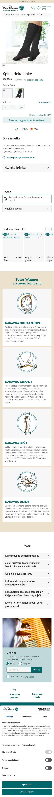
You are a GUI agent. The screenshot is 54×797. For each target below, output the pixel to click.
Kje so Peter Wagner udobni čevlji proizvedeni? (24, 604)
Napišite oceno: (13, 208)
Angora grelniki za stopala (29, 259)
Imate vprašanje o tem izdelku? (21, 157)
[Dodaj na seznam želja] (48, 24)
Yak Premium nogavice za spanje (8, 259)
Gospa (13, 663)
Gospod (26, 663)
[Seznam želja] (38, 8)
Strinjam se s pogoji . (23, 676)
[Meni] (49, 8)
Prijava (36, 670)
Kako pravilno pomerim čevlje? (22, 555)
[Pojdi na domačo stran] (13, 8)
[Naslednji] (51, 230)
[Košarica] (43, 8)
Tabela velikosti (44, 102)
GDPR (31, 676)
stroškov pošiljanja (35, 80)
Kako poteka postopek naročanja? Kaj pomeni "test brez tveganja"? (24, 593)
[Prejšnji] (46, 230)
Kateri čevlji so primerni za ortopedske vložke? (20, 583)
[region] (27, 45)
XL (14, 107)
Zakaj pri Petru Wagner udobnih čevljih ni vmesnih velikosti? (22, 565)
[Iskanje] (33, 8)
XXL (22, 108)
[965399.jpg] (27, 42)
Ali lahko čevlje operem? (18, 573)
